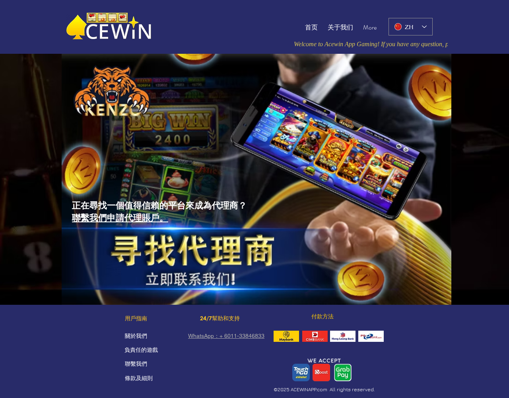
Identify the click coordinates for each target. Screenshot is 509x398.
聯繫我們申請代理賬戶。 (120, 218)
